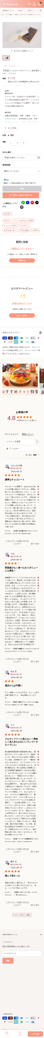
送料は (15, 82)
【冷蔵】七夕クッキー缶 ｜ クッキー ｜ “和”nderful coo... (25, 893)
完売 (22, 189)
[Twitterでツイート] (37, 202)
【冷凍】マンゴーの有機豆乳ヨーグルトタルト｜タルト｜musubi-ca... (25, 840)
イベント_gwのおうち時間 (23, 221)
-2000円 (35, 230)
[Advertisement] (22, 985)
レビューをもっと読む (22, 915)
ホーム (2, 14)
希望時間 (6, 165)
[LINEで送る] (23, 202)
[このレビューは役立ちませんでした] (36, 543)
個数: (4, 142)
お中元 (6, 221)
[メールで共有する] (21, 207)
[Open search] (29, 3)
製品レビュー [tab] (28, 434)
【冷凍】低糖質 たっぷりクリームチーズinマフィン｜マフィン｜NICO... (25, 650)
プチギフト (24, 225)
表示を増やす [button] (38, 493)
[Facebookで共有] (27, 202)
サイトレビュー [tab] (12, 434)
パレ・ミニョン (10, 66)
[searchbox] (20, 442)
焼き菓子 (7, 214)
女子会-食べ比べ (10, 230)
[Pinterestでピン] (32, 202)
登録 (8, 961)
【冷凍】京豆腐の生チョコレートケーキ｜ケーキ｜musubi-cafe (25, 532)
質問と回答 (22, 242)
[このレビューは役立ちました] (32, 543)
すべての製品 (9, 14)
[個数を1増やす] (23, 142)
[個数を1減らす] (10, 142)
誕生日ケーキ (31, 10)
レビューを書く (22, 315)
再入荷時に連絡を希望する (21, 195)
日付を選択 (6, 152)
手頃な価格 (24, 230)
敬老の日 (21, 10)
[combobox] (32, 455)
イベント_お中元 (10, 225)
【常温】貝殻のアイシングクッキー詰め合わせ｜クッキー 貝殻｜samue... (25, 703)
